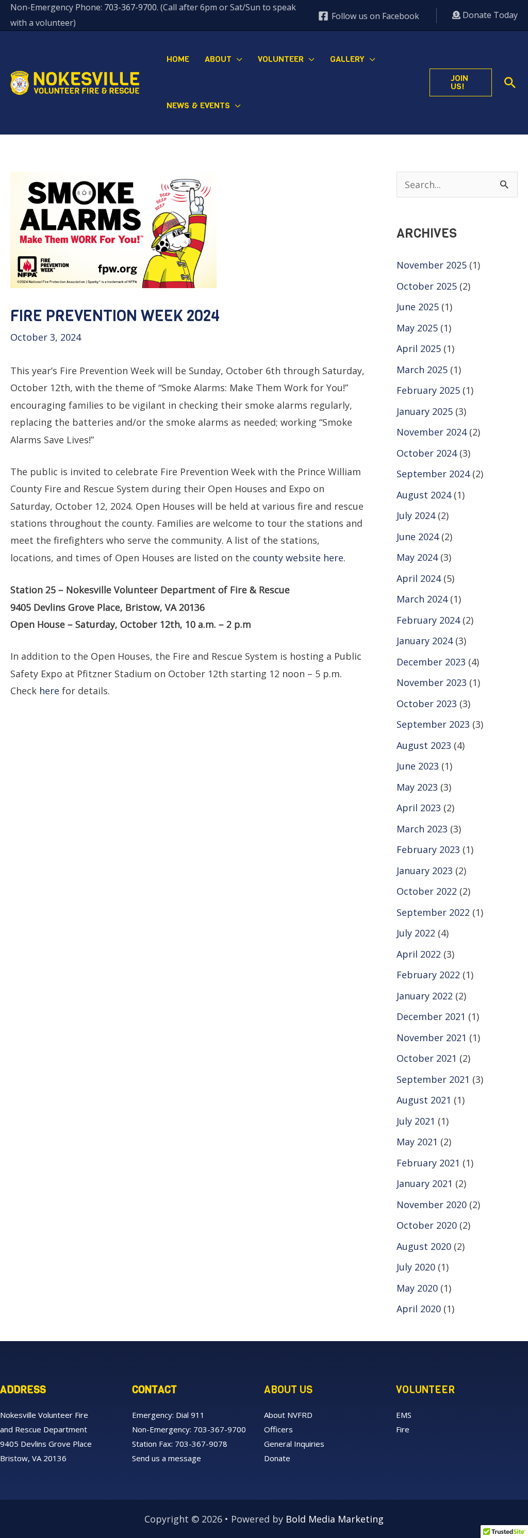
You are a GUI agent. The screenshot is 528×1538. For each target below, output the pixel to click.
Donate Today (489, 15)
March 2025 (422, 369)
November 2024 (432, 432)
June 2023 (418, 766)
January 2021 (425, 1183)
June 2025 (418, 306)
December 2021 (431, 1016)
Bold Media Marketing (335, 1519)
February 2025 (428, 390)
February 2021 (428, 1163)
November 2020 (432, 1204)
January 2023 (425, 870)
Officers (278, 1429)
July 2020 (416, 1267)
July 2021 (416, 1121)
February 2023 (428, 849)
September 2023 (433, 724)
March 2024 (422, 599)
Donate (277, 1458)
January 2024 (425, 640)
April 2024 (419, 578)
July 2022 (416, 933)
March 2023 (422, 829)
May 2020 (417, 1288)
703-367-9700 (130, 7)
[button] (237, 59)
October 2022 (427, 891)
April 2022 (419, 954)
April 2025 (419, 348)
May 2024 (417, 557)
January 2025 (425, 411)
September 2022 (433, 912)
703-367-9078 (201, 1444)
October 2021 (427, 1058)
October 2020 (427, 1225)
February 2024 (428, 620)
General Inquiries (294, 1444)
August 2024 (424, 495)
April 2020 (419, 1308)
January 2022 (425, 996)
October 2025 (427, 286)
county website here (298, 557)
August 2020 (424, 1246)
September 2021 (433, 1079)
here (49, 690)
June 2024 (418, 536)
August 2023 (424, 745)
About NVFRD (288, 1415)
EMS (403, 1415)
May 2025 (417, 328)
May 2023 (417, 787)
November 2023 (432, 682)
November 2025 (432, 265)
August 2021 (424, 1100)
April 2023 (419, 807)
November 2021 (432, 1037)
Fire (402, 1429)
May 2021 (417, 1141)
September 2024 (433, 473)
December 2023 (431, 662)
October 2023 (427, 703)
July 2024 (416, 515)
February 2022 (428, 974)
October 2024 (427, 453)
